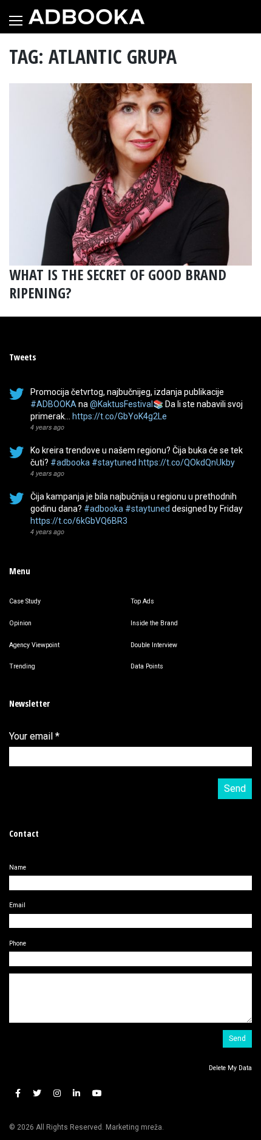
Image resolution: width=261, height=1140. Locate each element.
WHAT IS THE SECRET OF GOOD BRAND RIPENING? (117, 283)
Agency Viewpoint (34, 645)
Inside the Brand (154, 623)
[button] (18, 1094)
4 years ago (47, 426)
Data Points (146, 666)
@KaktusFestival (121, 404)
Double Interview (153, 645)
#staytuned (114, 462)
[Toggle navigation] (15, 20)
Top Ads (142, 601)
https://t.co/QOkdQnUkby (186, 462)
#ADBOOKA (53, 404)
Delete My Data (230, 1068)
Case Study (25, 601)
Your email (34, 736)
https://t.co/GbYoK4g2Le (119, 416)
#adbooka (70, 462)
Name (17, 867)
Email (17, 905)
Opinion (20, 623)
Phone (17, 943)
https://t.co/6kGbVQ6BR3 (78, 521)
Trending (22, 666)
